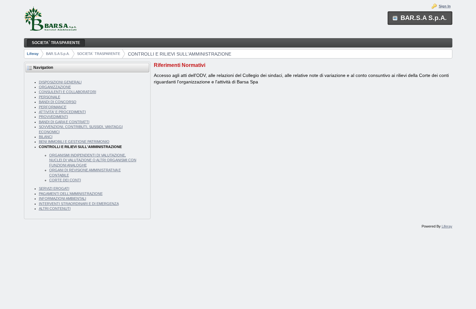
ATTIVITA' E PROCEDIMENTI (62, 112)
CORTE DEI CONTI (65, 180)
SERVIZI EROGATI (54, 188)
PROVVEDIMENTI (53, 117)
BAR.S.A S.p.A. (58, 54)
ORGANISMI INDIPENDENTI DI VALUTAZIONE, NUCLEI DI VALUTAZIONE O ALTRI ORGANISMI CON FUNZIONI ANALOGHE (92, 160)
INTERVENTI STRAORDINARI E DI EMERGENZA (79, 204)
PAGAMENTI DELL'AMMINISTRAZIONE (71, 194)
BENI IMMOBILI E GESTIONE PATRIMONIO (74, 142)
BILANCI (45, 137)
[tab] (303, 65)
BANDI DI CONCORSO (57, 102)
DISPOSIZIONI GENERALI (60, 82)
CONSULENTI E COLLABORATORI (67, 92)
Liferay (33, 54)
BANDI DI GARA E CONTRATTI (64, 122)
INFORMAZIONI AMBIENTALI (62, 198)
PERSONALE (49, 97)
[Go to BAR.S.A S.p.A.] (50, 19)
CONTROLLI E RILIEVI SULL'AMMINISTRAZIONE (179, 54)
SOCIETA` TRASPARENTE (98, 54)
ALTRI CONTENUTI (55, 208)
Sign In (445, 6)
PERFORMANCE (52, 107)
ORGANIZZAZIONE (55, 87)
